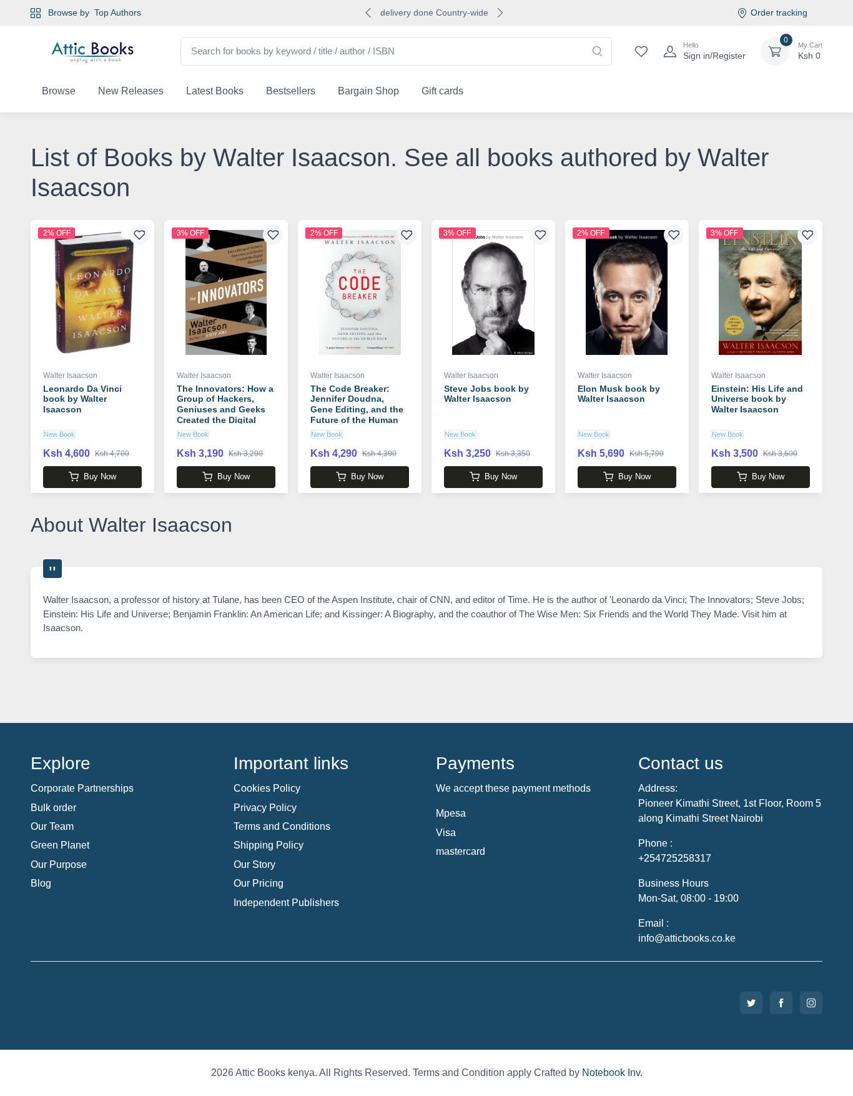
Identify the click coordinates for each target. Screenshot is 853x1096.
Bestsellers (290, 91)
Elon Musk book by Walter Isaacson (619, 394)
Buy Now (100, 476)
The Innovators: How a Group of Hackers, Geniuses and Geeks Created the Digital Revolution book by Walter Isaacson (225, 415)
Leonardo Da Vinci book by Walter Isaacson (82, 399)
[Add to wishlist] (139, 235)
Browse (59, 91)
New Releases (131, 91)
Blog (41, 883)
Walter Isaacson (70, 375)
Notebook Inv (611, 1072)
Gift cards (442, 91)
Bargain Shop (368, 91)
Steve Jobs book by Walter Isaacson (486, 394)
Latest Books (215, 91)
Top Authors (117, 12)
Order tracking (779, 12)
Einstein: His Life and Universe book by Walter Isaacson (757, 399)
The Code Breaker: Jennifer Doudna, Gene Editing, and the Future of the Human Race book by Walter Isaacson (356, 415)
